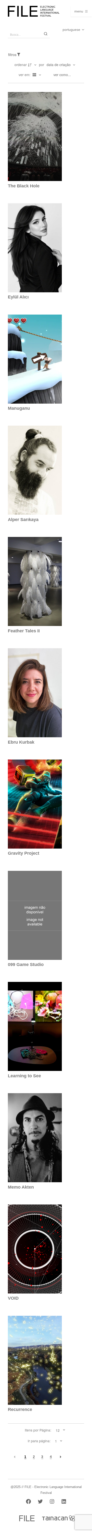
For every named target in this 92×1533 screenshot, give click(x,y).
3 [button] (42, 1457)
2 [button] (34, 1457)
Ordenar (20, 64)
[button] (15, 1457)
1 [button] (25, 1457)
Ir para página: (39, 1441)
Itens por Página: (38, 1430)
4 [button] (51, 1457)
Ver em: (25, 74)
